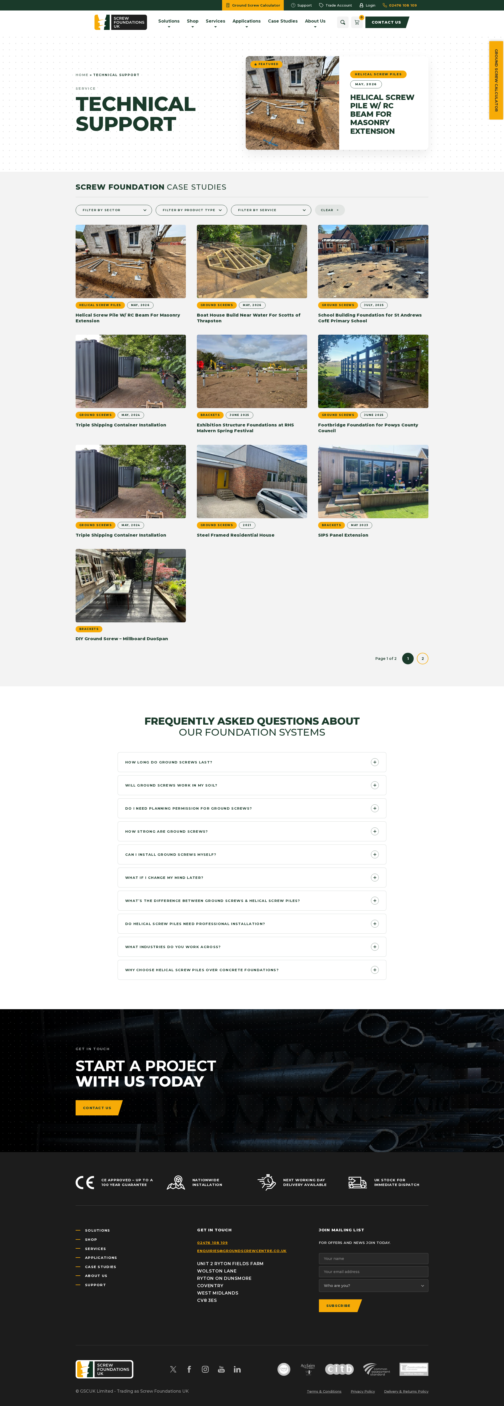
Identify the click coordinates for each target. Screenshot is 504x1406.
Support (95, 1285)
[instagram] (205, 1369)
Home (82, 75)
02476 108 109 (212, 1243)
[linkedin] (237, 1369)
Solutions (97, 1230)
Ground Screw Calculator (496, 80)
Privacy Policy (363, 1391)
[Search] (343, 22)
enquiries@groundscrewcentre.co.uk (242, 1251)
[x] (173, 1369)
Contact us (97, 1108)
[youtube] (221, 1369)
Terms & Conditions (324, 1391)
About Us (96, 1276)
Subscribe (338, 1305)
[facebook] (189, 1369)
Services (95, 1249)
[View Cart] (357, 22)
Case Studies (101, 1267)
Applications (101, 1257)
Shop (91, 1239)
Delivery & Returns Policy (406, 1391)
